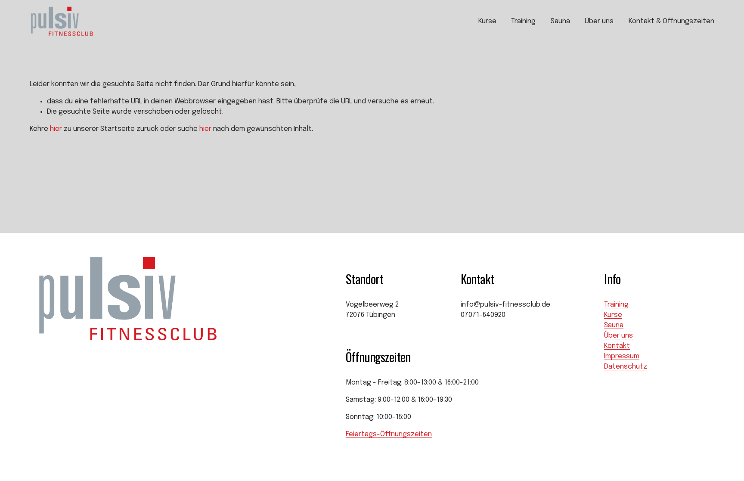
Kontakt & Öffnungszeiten (671, 21)
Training (523, 21)
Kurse (487, 21)
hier (56, 129)
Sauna (560, 21)
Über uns (599, 21)
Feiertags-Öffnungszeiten (389, 434)
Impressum (621, 356)
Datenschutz (625, 366)
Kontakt (617, 346)
